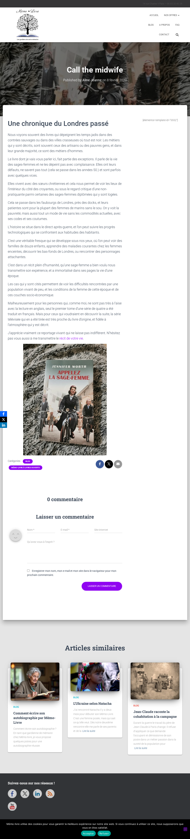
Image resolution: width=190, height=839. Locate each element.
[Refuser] (185, 829)
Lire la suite (88, 730)
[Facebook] (3, 414)
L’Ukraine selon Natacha (92, 703)
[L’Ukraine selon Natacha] (95, 677)
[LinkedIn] (3, 425)
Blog (151, 25)
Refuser (104, 833)
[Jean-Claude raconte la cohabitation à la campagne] (155, 681)
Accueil (154, 15)
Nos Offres (171, 15)
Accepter (88, 833)
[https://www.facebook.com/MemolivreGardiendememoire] (12, 793)
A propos (164, 25)
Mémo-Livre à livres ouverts (25, 468)
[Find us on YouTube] (12, 806)
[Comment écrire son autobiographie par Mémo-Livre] (35, 682)
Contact (164, 34)
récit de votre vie (71, 338)
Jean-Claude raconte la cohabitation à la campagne (155, 714)
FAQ (177, 25)
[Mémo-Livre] (72, 24)
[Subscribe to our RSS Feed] (50, 793)
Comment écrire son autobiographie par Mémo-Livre (34, 718)
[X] (3, 419)
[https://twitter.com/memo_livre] (24, 793)
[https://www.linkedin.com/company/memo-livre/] (37, 793)
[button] (178, 15)
